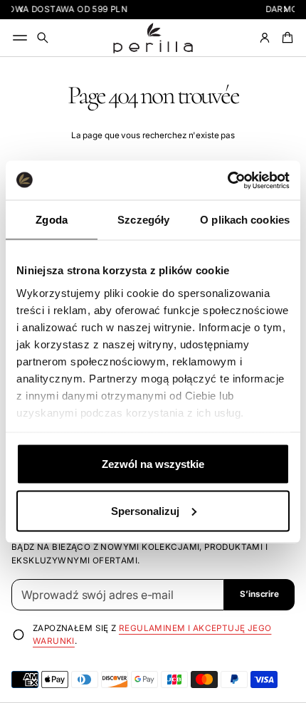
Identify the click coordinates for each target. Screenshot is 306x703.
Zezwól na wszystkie (153, 464)
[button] (42, 37)
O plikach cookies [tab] (245, 220)
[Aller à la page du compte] (264, 37)
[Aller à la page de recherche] (42, 37)
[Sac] (285, 37)
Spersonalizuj (145, 510)
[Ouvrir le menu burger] (19, 37)
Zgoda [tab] (52, 220)
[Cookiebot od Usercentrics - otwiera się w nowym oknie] (227, 180)
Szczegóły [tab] (143, 220)
